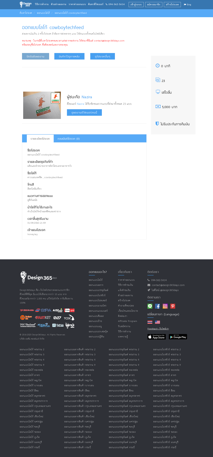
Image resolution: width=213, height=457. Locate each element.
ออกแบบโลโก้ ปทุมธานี (31, 411)
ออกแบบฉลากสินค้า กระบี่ (77, 447)
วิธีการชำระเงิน (125, 285)
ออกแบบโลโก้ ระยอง (30, 432)
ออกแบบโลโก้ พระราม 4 (32, 360)
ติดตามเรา (154, 297)
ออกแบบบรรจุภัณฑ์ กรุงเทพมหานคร (127, 406)
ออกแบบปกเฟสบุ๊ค (98, 332)
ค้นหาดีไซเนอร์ (97, 1)
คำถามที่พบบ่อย (126, 306)
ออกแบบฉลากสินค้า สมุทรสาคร (80, 396)
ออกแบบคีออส (96, 316)
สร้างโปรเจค (124, 301)
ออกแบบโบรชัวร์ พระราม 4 (167, 360)
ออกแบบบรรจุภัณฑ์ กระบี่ (122, 447)
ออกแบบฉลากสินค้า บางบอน (79, 385)
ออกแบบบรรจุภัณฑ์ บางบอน (123, 385)
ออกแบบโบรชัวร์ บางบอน (166, 385)
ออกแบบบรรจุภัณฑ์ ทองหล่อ (123, 370)
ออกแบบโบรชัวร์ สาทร (164, 375)
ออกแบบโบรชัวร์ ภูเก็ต (164, 437)
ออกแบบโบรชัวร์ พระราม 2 (167, 349)
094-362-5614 (158, 280)
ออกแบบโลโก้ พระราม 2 (32, 349)
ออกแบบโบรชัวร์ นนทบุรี (165, 442)
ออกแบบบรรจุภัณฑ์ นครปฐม (123, 422)
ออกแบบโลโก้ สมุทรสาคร (32, 396)
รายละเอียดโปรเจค (40, 138)
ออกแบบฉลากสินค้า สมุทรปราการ (81, 401)
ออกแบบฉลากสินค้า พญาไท (78, 380)
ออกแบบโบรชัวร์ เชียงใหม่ (166, 417)
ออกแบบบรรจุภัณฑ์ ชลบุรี (122, 427)
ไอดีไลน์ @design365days (164, 290)
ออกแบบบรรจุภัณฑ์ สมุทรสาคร (124, 396)
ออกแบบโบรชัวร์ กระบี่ (164, 447)
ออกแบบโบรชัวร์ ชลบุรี (164, 427)
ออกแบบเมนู (95, 326)
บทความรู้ (123, 337)
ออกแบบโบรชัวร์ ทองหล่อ (166, 370)
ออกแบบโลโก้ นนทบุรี (31, 442)
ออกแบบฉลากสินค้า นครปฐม (79, 422)
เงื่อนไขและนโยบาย (128, 311)
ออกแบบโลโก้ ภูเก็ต (30, 437)
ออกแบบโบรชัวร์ (97, 295)
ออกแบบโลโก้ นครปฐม (31, 422)
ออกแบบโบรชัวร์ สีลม (164, 391)
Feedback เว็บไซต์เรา (158, 329)
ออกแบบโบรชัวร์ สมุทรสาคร (167, 396)
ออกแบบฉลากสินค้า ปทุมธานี (79, 411)
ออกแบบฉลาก (96, 285)
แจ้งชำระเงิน (124, 290)
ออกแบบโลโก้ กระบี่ (30, 447)
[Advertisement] (84, 78)
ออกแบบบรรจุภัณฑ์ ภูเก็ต (122, 437)
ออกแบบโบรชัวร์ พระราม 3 (167, 355)
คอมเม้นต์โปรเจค (69, 138)
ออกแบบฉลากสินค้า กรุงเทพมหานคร (83, 406)
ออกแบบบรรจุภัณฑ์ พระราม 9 (124, 365)
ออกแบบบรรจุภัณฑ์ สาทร (122, 375)
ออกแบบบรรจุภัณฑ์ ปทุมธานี (123, 411)
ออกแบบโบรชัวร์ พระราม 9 (167, 365)
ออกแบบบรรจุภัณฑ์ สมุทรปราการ (126, 401)
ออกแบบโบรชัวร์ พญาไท (165, 380)
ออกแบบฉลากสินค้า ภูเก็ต (77, 437)
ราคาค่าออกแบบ (78, 1)
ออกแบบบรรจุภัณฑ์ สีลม (121, 391)
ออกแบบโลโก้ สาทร (30, 375)
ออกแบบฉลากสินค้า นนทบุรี (78, 442)
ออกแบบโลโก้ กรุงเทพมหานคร (35, 406)
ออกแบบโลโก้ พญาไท (31, 380)
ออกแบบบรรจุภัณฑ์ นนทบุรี (123, 442)
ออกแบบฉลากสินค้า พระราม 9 (79, 365)
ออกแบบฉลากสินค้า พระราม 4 (79, 360)
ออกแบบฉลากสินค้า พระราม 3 (79, 355)
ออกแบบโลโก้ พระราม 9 (32, 365)
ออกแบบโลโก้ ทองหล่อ (31, 370)
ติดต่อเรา (122, 316)
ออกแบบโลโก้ (43, 13)
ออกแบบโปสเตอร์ (98, 301)
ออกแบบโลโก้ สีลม (29, 391)
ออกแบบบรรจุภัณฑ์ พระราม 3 (124, 355)
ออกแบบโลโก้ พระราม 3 (32, 355)
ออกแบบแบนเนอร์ (98, 311)
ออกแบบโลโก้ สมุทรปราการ (34, 401)
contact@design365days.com (167, 285)
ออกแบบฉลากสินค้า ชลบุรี (77, 427)
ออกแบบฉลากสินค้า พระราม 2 (79, 349)
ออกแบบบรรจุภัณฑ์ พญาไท (122, 380)
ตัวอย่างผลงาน (60, 1)
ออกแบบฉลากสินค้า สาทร (77, 375)
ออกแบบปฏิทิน (96, 337)
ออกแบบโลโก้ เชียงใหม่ (31, 417)
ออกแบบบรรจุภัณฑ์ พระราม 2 (124, 349)
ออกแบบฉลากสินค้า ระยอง (78, 432)
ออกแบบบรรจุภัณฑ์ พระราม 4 (124, 360)
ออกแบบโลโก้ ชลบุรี (30, 427)
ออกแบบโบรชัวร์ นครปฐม (166, 422)
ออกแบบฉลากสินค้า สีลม (77, 391)
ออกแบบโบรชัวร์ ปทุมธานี (166, 411)
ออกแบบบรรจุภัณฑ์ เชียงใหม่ (123, 417)
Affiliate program (127, 321)
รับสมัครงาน (124, 326)
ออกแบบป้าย (95, 321)
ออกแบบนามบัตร (97, 306)
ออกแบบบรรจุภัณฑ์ (98, 290)
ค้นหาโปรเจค (26, 13)
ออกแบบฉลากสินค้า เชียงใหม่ (79, 417)
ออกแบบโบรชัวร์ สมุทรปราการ (168, 401)
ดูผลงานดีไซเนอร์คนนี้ (84, 113)
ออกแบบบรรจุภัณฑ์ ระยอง (122, 432)
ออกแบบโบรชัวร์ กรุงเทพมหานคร (170, 406)
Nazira (87, 96)
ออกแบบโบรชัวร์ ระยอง (165, 432)
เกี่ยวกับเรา (125, 271)
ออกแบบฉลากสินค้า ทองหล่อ (79, 370)
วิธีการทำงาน (43, 1)
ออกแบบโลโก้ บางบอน (31, 385)
